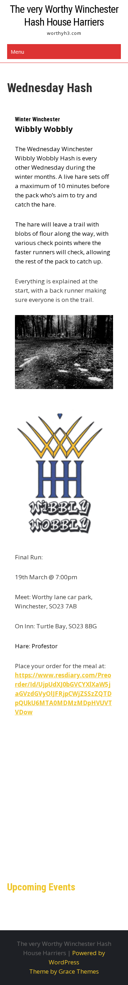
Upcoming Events (41, 887)
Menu (17, 51)
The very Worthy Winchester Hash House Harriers (64, 15)
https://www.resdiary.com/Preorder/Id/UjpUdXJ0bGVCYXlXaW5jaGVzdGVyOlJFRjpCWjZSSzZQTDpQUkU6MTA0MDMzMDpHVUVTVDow (63, 693)
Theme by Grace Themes (64, 971)
